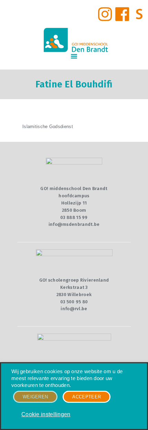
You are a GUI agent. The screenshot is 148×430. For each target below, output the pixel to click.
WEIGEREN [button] (35, 396)
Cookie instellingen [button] (46, 414)
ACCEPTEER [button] (86, 396)
